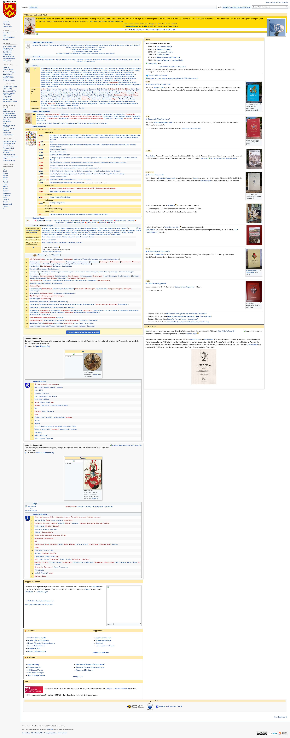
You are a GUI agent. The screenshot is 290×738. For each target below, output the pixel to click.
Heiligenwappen (57, 280)
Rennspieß (104, 101)
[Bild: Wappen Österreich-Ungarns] (35, 255)
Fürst (77, 91)
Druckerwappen (67, 266)
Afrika (43, 242)
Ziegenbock (49, 438)
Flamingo (37, 532)
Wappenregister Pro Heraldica (9, 129)
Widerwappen (58, 323)
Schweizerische (92, 222)
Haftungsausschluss (50, 733)
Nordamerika (62, 242)
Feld (106, 68)
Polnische (131, 220)
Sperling (123, 562)
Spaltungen (77, 45)
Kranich (85, 544)
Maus (43, 417)
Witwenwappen (78, 323)
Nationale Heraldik (125, 116)
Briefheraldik (64, 114)
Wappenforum (76, 76)
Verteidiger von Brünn (172, 227)
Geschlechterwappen (110, 276)
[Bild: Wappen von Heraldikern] (30, 138)
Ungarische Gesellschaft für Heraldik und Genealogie (66, 182)
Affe (36, 387)
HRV (41, 168)
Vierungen (120, 45)
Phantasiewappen (88, 304)
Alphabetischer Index (131, 24)
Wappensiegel (113, 82)
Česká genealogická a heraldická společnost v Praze (66, 158)
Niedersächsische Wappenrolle (159, 251)
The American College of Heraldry (105, 188)
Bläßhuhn (68, 523)
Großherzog (113, 91)
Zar (120, 99)
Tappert (43, 105)
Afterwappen (59, 259)
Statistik (174, 24)
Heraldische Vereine (39, 127)
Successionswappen (92, 312)
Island (58, 230)
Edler (133, 89)
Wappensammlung (46, 82)
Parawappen (43, 304)
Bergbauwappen (71, 262)
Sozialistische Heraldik (86, 118)
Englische (57, 220)
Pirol (57, 556)
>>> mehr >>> (78, 677)
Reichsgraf (85, 95)
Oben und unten (62, 108)
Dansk (5, 171)
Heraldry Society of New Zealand (60, 197)
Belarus (57, 228)
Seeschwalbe (98, 562)
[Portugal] (135, 220)
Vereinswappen (60, 320)
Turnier (53, 105)
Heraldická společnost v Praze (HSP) (95, 158)
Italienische (85, 220)
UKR (47, 179)
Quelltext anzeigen (229, 7)
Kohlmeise (103, 544)
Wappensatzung (59, 82)
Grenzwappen (62, 278)
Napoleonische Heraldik (110, 116)
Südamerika (71, 242)
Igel (83, 351)
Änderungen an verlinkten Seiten (8, 49)
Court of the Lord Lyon (57, 101)
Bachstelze (46, 523)
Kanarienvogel (39, 544)
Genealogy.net (7, 74)
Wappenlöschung (97, 78)
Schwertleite (134, 103)
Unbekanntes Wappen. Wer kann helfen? (90, 664)
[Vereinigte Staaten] (39, 188)
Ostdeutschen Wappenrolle (184, 287)
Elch (49, 396)
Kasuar (47, 544)
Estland (110, 228)
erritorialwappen (35, 314)
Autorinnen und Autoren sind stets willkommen (106, 21)
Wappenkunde (74, 78)
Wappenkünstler (56, 99)
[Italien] (81, 220)
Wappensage (126, 80)
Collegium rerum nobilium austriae (8, 77)
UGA (41, 203)
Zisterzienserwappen (71, 326)
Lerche (37, 547)
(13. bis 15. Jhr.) (60, 123)
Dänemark (94, 228)
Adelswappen (50, 259)
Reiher (62, 559)
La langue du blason (9, 141)
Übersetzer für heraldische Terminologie (90, 667)
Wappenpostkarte (79, 80)
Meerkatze (49, 417)
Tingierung (95, 72)
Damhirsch (38, 393)
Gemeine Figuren (39, 57)
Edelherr (127, 89)
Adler (51, 142)
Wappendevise (130, 74)
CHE (42, 145)
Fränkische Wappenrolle (7, 120)
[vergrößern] (140, 623)
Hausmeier (121, 91)
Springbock (55, 429)
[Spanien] (98, 222)
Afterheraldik (40, 114)
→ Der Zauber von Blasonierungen (171, 67)
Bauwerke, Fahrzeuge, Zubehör (123, 59)
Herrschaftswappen (80, 280)
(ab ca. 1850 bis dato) (97, 123)
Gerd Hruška (150, 156)
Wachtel (37, 573)
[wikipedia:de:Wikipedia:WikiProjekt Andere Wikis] (198, 333)
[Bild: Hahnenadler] (27, 61)
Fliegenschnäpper (47, 532)
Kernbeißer (53, 544)
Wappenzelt (136, 84)
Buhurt (47, 101)
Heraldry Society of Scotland (58, 176)
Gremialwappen (52, 278)
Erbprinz (43, 91)
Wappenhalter (128, 97)
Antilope (46, 387)
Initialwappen (47, 283)
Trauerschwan (63, 567)
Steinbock (74, 429)
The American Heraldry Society (84, 188)
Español (5, 177)
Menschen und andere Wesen (102, 59)
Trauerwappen (46, 314)
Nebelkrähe (45, 553)
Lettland (83, 230)
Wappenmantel (108, 78)
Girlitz (42, 535)
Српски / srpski (7, 204)
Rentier (74, 426)
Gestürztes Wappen (135, 68)
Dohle (36, 526)
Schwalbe (52, 562)
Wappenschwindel (102, 82)
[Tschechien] (39, 158)
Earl (98, 89)
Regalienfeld (87, 72)
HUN (41, 183)
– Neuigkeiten (188, 319)
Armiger (43, 89)
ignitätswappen (35, 266)
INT (40, 214)
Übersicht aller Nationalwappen (51, 251)
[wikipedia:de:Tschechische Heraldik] (43, 157)
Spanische (102, 222)
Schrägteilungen (90, 47)
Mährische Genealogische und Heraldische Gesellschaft (186, 314)
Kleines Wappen (47, 289)
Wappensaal (117, 80)
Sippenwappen (88, 310)
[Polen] (126, 220)
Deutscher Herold (173, 319)
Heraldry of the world (9, 118)
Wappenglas (100, 76)
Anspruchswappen (113, 259)
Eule (55, 529)
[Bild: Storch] (27, 518)
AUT (41, 142)
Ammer (48, 520)
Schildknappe (118, 95)
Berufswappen (94, 262)
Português (6, 199)
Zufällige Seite (7, 26)
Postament (57, 72)
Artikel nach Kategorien (148, 24)
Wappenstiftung (45, 84)
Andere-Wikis (195, 339)
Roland (56, 137)
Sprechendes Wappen (111, 310)
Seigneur (135, 95)
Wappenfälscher (97, 97)
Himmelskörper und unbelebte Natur (43, 59)
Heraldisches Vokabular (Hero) (10, 157)
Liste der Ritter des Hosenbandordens (41, 643)
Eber (36, 396)
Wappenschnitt (90, 82)
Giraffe (48, 402)
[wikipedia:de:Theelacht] (175, 204)
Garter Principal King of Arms (89, 91)
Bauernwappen (45, 262)
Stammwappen (34, 312)
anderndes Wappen (36, 323)
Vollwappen (84, 320)
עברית (5, 184)
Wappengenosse (118, 97)
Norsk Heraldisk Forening (58, 149)
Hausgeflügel (109, 506)
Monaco (123, 230)
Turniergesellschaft (62, 105)
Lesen (219, 7)
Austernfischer (68, 520)
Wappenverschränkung (104, 84)
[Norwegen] (39, 149)
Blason (61, 68)
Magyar (5, 186)
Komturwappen (79, 289)
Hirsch (47, 405)
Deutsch (5, 173)
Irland (53, 230)
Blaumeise (83, 523)
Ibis (36, 541)
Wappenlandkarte (85, 78)
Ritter (91, 95)
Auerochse (59, 387)
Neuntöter (53, 553)
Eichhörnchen (43, 396)
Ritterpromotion (92, 103)
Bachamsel (38, 523)
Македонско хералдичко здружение (71, 165)
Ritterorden (83, 103)
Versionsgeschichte (243, 7)
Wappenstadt (123, 82)
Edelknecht (113, 89)
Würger (51, 573)
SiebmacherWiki (8, 135)
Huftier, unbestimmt (47, 384)
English (5, 175)
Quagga (37, 423)
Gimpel (37, 535)
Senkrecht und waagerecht (107, 45)
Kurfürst (88, 93)
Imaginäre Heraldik (119, 114)
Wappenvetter (96, 99)
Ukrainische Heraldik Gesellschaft (70, 179)
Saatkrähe (38, 562)
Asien (55, 242)
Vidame (84, 97)
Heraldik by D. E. (8, 150)
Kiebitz (60, 544)
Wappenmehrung (119, 78)
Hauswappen (47, 280)
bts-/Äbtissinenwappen (37, 259)
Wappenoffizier (76, 99)
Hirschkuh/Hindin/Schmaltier (59, 405)
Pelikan (47, 556)
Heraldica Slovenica (88, 162)
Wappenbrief (101, 74)
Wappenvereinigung (75, 84)
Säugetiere (80, 59)
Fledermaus (38, 399)
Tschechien (66, 234)
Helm (43, 70)
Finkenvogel (42, 517)
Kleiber (66, 544)
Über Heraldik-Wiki (37, 733)
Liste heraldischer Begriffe (36, 638)
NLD (41, 171)
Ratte (36, 426)
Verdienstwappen (49, 320)
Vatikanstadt (33, 232)
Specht (117, 562)
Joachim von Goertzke (165, 52)
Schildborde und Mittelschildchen (59, 45)
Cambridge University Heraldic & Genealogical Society (81, 174)
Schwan (58, 562)
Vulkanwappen (93, 320)
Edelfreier (121, 89)
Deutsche (48, 220)
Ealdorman (92, 89)
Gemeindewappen (86, 276)
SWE (41, 155)
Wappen (119, 72)
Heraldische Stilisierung (48, 108)
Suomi (5, 180)
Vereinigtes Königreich (103, 234)
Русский (5, 202)
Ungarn (84, 234)
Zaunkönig (38, 576)
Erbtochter (50, 91)
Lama (36, 414)
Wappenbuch (110, 74)
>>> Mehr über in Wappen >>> (40, 601)
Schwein (37, 429)
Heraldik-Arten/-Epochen (41, 111)
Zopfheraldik (136, 118)
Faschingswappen (79, 272)
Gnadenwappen (41, 278)
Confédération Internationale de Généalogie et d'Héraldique (68, 214)
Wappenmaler (66, 99)
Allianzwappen (93, 259)
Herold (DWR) (54, 135)
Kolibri (109, 544)
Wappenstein (132, 82)
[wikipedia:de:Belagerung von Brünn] (180, 226)
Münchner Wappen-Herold (163, 122)
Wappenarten (56, 255)
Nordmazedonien (56, 232)
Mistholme (6, 152)
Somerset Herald (46, 97)
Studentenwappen (79, 312)
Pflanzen (58, 59)
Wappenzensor (106, 99)
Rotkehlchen (85, 559)
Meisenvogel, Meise (60, 517)
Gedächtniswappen (61, 276)
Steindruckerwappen (57, 312)
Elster (51, 529)
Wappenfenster (57, 76)
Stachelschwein (64, 429)
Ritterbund (44, 103)
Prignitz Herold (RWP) (101, 135)
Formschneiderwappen (126, 272)
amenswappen (35, 298)
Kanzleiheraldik (41, 116)
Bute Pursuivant (63, 89)
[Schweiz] (39, 145)
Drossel (42, 526)
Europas (50, 226)
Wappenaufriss (128, 72)
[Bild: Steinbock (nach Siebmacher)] (27, 385)
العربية (5, 169)
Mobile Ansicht (62, 733)
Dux (87, 89)
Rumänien (93, 232)
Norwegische (109, 220)
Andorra (51, 228)
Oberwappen (130, 70)
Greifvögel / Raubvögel (84, 506)
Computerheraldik (88, 68)
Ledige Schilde (36, 45)
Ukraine (78, 234)
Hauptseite (24, 7)
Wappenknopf (54, 78)
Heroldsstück (75, 70)
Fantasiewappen (68, 272)
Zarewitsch (125, 99)
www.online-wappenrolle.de (190, 128)
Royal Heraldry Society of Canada (60, 191)
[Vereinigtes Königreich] (39, 174)
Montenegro (131, 230)
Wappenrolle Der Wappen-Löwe (159, 84)
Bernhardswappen (83, 262)
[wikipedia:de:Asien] (59, 247)
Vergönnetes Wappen (72, 320)
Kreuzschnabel (93, 544)
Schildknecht (128, 95)
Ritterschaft (102, 103)
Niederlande (46, 232)
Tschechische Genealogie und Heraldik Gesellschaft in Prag (187, 322)
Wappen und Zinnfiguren (84, 670)
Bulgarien (87, 228)
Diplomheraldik (86, 114)
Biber (36, 390)
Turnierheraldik (118, 118)
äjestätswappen (35, 296)
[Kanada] (39, 191)
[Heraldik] (35, 68)
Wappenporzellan (67, 80)
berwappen (34, 301)
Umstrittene (30, 240)
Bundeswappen (86, 264)
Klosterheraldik (64, 116)
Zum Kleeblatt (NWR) (86, 135)
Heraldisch (84, 70)
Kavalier (65, 93)
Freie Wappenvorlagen (35, 673)
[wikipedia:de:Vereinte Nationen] (39, 230)
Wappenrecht (90, 80)
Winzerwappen (68, 323)
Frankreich (124, 228)
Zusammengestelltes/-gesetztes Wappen (42, 326)
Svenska (5, 206)
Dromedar (45, 393)
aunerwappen (34, 276)
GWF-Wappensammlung (9, 110)
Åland (44, 237)
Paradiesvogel (39, 556)
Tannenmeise (39, 567)
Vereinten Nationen (32, 230)
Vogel (70, 506)
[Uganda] (39, 203)
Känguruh (38, 411)
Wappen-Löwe (159, 87)
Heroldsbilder (49, 42)
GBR (41, 174)
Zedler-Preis (208, 339)
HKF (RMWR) (7, 97)
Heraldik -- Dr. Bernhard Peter (170, 706)
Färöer (59, 237)
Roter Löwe (63, 137)
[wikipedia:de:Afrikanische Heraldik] (44, 202)
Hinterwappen (91, 280)
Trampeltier (38, 432)
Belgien (63, 228)
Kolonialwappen (69, 289)
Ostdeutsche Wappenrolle (157, 283)
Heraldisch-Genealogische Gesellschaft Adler (183, 316)
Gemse (43, 402)
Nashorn (37, 420)
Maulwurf (37, 417)
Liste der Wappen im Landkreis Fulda (170, 60)
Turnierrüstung (73, 105)
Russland (101, 232)
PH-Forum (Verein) (9, 80)
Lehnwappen (58, 293)
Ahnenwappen (68, 259)
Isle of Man (79, 237)
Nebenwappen (45, 298)
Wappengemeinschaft (88, 76)
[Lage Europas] (138, 229)
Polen (80, 232)
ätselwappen (34, 307)
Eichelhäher (38, 529)
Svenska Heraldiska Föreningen (60, 154)
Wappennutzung (46, 80)
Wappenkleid (45, 78)
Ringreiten (112, 101)
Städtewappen (133, 310)
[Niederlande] (39, 171)
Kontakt (161, 24)
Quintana (126, 103)
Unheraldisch (104, 72)
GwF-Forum (6, 67)
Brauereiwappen (126, 262)
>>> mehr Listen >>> (101, 652)
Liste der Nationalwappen (36, 651)
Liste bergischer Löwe (103, 640)
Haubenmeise (49, 538)
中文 (4, 208)
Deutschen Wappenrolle (166, 178)
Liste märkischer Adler (103, 638)
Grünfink (63, 535)
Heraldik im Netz (8, 69)
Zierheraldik (128, 118)
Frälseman (65, 91)
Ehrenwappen (42, 269)
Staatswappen (123, 310)
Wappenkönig (45, 99)
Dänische (40, 220)
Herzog (43, 93)
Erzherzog (58, 91)
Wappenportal (56, 80)
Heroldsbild (66, 70)
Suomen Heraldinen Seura (58, 152)
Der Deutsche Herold (164, 47)
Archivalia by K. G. (8, 148)
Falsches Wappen (44, 272)
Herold (135, 91)
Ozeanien (79, 242)
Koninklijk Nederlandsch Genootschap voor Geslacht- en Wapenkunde (71, 171)
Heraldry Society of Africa (57, 203)
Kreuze (127, 45)
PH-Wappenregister (9, 113)
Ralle (36, 559)
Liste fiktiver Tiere (33, 648)
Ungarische (111, 222)
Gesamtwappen (98, 276)
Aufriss (43, 68)
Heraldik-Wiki (41, 19)
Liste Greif (99, 643)
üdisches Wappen (35, 286)
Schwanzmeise (67, 562)
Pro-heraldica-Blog (9, 143)
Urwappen (60, 317)
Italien (63, 230)
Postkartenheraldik (52, 118)
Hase (42, 405)
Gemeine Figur (123, 68)
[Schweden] (39, 155)
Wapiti (37, 435)
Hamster (37, 405)
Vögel (74, 59)
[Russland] (65, 222)
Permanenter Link (8, 56)
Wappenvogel (116, 84)
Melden (123, 70)
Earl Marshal (105, 89)
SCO (41, 177)
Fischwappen (114, 272)
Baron (49, 89)
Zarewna (132, 99)
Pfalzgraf (51, 95)
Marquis (123, 93)
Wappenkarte (130, 76)
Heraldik (35, 66)
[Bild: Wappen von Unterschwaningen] (31, 508)
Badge (48, 68)
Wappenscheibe (70, 82)
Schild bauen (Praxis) (35, 670)
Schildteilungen (38, 42)
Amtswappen (103, 259)
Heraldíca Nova (8, 146)
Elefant (54, 396)
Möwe (51, 550)
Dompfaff (56, 526)
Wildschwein (43, 435)
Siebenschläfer (45, 429)
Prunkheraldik (63, 118)
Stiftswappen (69, 312)
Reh (54, 426)
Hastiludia (68, 101)
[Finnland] (39, 152)
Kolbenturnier (84, 101)
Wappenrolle (108, 80)
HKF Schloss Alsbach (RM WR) (69, 135)
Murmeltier (69, 417)
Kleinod (104, 70)
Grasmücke (48, 535)
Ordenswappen (43, 301)
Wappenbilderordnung (89, 74)
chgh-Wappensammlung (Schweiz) (9, 125)
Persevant (44, 95)
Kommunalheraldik (76, 116)
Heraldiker (129, 91)
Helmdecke (49, 70)
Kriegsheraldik (87, 116)
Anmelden (285, 2)
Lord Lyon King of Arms (106, 93)
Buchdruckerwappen (36, 264)
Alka (42, 101)
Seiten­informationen (9, 59)
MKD (41, 165)
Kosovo (44, 240)
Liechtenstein (91, 230)
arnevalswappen (35, 289)
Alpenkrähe (41, 520)
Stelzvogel (93, 517)
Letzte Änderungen (9, 37)
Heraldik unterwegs (9, 160)
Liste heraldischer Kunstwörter (38, 640)
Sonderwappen (98, 310)
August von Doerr (163, 55)
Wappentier (64, 84)
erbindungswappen (36, 320)
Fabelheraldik (99, 68)
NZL (41, 197)
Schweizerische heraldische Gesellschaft (86, 144)
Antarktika (50, 242)
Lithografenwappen (69, 293)
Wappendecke (120, 74)
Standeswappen (45, 312)
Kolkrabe (72, 544)
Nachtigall (38, 553)
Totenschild (66, 97)
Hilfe (4, 35)
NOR (41, 149)
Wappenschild (80, 82)
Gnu (52, 402)
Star (139, 562)
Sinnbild (81, 108)
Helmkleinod (58, 70)
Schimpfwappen (45, 310)
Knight (71, 93)
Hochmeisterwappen (103, 280)
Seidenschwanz (109, 562)
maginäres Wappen (36, 283)
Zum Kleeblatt (159, 254)
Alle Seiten (6, 24)
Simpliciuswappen (76, 310)
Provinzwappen (123, 304)
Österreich (74, 232)
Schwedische (80, 222)
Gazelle (37, 402)
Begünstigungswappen (58, 262)
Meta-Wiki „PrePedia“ (225, 331)
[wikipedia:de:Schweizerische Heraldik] (44, 144)
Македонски (7, 193)
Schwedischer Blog (9, 155)
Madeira (91, 237)
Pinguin (53, 556)
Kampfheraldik (130, 114)
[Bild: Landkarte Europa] (27, 220)
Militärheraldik (97, 116)
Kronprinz (82, 93)
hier (145, 26)
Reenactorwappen (58, 307)
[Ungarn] (39, 183)
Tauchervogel (48, 567)
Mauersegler (38, 550)
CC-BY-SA (50, 729)
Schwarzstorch (88, 562)
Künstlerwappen (35, 291)
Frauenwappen (34, 274)
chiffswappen (34, 310)
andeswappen (34, 293)
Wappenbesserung (66, 74)
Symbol (87, 589)
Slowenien (52, 234)
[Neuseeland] (39, 197)
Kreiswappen (127, 289)
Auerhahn (60, 520)
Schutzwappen (55, 310)
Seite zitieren (7, 61)
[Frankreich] (70, 220)
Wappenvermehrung (89, 84)
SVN (41, 162)
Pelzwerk (45, 45)
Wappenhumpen (120, 76)
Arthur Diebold (253, 345)
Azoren (53, 237)
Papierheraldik (41, 118)
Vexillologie (112, 72)
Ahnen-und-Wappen (9, 72)
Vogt (89, 97)
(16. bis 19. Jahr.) (78, 123)
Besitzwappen (104, 262)
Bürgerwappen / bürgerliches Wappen (68, 264)
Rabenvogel (78, 517)
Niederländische (97, 220)
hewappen (33, 269)
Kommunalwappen (101, 289)
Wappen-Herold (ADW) (107, 137)
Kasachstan (69, 230)
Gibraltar (64, 237)
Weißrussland (116, 234)
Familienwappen (56, 272)
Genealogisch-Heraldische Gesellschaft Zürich (115, 144)
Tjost (48, 105)
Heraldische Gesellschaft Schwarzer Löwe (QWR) (83, 137)
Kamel (44, 411)
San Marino (109, 232)
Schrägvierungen (86, 51)
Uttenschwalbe (39, 570)
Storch (135, 562)
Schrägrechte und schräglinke (86, 49)
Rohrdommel (76, 559)
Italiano (5, 189)
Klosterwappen (90, 289)
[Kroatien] (39, 168)
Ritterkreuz (68, 103)
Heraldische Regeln (94, 70)
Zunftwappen (91, 326)
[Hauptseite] (10, 9)
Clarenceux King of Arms (77, 89)
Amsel (53, 520)
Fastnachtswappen (92, 272)
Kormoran (79, 544)
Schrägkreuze (100, 47)
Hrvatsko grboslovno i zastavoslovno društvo (75, 168)
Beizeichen (54, 68)
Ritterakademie (130, 101)
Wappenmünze (131, 78)
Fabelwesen (88, 59)
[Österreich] (39, 142)
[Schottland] (39, 177)
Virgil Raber (95, 498)
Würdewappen (89, 323)
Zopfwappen (82, 326)
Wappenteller (56, 84)
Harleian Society (104, 174)
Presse (167, 24)
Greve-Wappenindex (9, 115)
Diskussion (33, 7)
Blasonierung (77, 68)
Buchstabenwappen (49, 264)
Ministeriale (130, 93)
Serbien (130, 232)
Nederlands (6, 195)
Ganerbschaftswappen (47, 276)
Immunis (49, 93)
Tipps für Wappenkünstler (36, 675)
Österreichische (120, 220)
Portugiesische (59, 222)
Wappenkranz (64, 78)
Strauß (37, 564)
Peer (136, 93)
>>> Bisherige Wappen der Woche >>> (39, 604)
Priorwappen (113, 304)
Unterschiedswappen (49, 317)
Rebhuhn (83, 458)
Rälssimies (77, 95)
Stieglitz (129, 562)
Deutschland (103, 228)
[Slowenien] (39, 162)
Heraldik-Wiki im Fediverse (186, 78)
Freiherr (72, 91)
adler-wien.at (205, 316)
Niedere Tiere (66, 59)
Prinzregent (69, 95)
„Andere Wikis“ (192, 334)
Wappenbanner (45, 74)
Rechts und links (73, 108)
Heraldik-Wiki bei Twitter (157, 75)
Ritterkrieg (75, 103)
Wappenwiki (7, 133)
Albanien (44, 228)
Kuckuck (115, 544)
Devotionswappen (46, 266)
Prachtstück (64, 72)
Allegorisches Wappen (81, 259)
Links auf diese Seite (9, 46)
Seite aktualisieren (280, 717)
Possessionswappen (101, 304)
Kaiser (60, 93)
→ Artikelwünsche (131, 26)
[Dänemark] (35, 220)
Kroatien (77, 230)
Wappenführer (107, 97)
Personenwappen (65, 304)
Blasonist (54, 89)
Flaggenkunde (113, 68)
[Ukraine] (42, 179)
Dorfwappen (57, 266)
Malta (112, 230)
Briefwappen (136, 262)
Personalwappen (77, 304)
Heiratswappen (68, 280)
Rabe (40, 559)
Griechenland (46, 230)
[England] (52, 220)
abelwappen (34, 272)
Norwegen (66, 232)
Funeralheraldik (107, 114)
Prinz (62, 95)
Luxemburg (106, 230)
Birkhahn (61, 523)
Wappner (115, 99)
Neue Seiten (7, 33)
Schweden (117, 232)
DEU (41, 135)
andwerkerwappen (36, 280)
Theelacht (171, 205)
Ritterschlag (110, 103)
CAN (41, 191)
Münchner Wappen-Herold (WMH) (119, 135)
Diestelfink (48, 526)
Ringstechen (120, 101)
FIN (42, 152)
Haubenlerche (39, 538)
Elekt (137, 89)
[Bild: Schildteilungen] (27, 46)
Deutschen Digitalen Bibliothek (116, 688)
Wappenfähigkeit (46, 76)
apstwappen (34, 304)
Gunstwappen (81, 278)
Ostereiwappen (62, 301)
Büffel (41, 390)
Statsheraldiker (57, 97)
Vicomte (78, 97)
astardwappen (34, 262)
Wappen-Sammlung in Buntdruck (168, 57)
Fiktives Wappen (104, 272)
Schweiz (124, 232)
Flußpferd (46, 399)
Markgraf (117, 93)
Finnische (66, 220)
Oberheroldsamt (95, 101)
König (76, 93)
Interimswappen (57, 283)
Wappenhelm (109, 76)
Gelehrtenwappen (73, 276)
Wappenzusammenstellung (49, 86)
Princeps (57, 95)
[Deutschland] (39, 135)
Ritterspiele (118, 103)
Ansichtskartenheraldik (52, 114)
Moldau (117, 230)
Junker (55, 93)
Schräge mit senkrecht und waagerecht (86, 53)
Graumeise (56, 535)
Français (5, 182)
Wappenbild (77, 74)
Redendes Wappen (76, 72)
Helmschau (75, 101)
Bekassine (54, 523)
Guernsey (72, 237)
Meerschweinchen (59, 417)
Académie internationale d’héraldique (61, 144)
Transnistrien (52, 240)
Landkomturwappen (46, 293)
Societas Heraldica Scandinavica (98, 214)
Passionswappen (53, 304)
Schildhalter (109, 95)
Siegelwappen (65, 310)
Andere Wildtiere (39, 381)
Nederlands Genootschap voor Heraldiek (107, 171)
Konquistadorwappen (115, 289)
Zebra (40, 438)
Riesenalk (68, 559)
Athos (48, 237)
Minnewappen (59, 296)
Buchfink (106, 523)
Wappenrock (99, 80)
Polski (5, 197)
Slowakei (45, 234)
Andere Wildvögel (97, 506)
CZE (41, 158)
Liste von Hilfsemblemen (36, 646)
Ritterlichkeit (59, 103)
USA (41, 188)
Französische (75, 220)
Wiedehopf (44, 573)
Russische (70, 222)
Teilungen (91, 45)
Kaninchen (50, 411)
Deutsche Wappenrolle (156, 175)
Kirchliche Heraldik (113, 70)
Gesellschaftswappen (124, 276)
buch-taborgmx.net (218, 158)
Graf (100, 91)
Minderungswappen (47, 296)
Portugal (85, 232)
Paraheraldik (136, 116)
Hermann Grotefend (164, 49)
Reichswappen (69, 307)
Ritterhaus (51, 103)
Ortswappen (53, 301)
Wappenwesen (126, 84)
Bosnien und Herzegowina (74, 228)
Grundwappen (71, 278)
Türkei (73, 234)
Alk (36, 520)
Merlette (46, 550)
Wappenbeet (55, 74)
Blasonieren (68, 68)
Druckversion (7, 54)
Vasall (73, 97)
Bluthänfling (91, 523)
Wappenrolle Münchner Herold (159, 119)
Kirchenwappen (58, 289)
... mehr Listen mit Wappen (105, 646)
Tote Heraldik (108, 118)
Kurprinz (95, 93)
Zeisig (44, 576)
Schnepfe (45, 562)
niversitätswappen (36, 317)
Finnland (117, 228)
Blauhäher (75, 523)
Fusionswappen (45, 274)
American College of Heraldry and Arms (62, 188)
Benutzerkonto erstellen (273, 2)
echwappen (60, 326)
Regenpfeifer (55, 559)
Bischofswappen (115, 262)
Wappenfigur (67, 76)
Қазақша (6, 191)
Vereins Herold (205, 181)
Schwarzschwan (78, 562)
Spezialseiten (7, 52)
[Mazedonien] (39, 165)
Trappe (56, 567)
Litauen (99, 230)
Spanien (59, 234)
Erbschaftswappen (53, 269)
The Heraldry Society (56, 174)
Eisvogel (46, 529)
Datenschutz (26, 733)
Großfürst (105, 91)
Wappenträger (86, 99)
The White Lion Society (117, 174)
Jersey (85, 237)
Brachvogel (99, 523)
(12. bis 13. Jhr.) (44, 123)
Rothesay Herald (99, 95)
